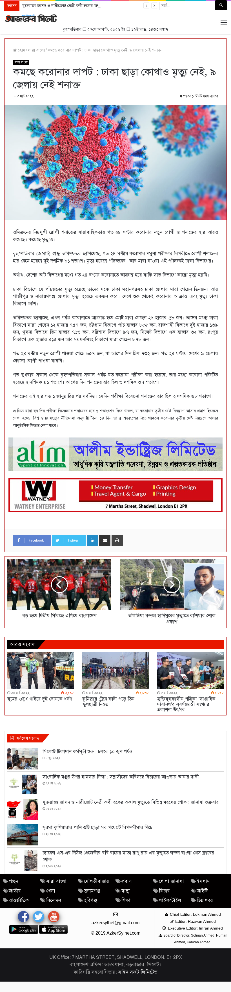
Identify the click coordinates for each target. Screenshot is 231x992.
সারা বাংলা (36, 50)
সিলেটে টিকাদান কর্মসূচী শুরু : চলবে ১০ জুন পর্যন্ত (87, 752)
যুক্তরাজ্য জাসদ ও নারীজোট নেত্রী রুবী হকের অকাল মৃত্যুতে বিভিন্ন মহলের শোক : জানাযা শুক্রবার (98, 5)
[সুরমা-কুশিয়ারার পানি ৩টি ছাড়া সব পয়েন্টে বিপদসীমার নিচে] (22, 834)
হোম (21, 50)
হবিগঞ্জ (90, 900)
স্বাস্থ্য (125, 891)
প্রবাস (126, 881)
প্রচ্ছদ (13, 881)
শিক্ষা (125, 900)
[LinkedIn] (92, 540)
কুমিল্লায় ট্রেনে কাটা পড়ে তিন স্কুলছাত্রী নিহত (108, 701)
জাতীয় (15, 891)
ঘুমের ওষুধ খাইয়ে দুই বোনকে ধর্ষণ (39, 699)
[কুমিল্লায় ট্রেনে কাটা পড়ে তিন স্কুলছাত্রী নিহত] (115, 670)
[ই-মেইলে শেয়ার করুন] (104, 540)
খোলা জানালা (171, 881)
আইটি (202, 891)
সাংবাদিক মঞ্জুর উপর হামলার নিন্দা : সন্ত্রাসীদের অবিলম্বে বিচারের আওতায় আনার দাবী (121, 777)
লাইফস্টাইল (170, 900)
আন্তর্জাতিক (19, 900)
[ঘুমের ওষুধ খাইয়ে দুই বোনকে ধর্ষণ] (40, 670)
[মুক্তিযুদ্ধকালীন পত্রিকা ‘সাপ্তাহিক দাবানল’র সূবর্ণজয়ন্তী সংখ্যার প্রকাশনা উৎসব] (190, 670)
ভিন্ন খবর (205, 900)
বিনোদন (53, 900)
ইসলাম (203, 881)
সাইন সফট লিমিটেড (137, 972)
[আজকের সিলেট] (31, 18)
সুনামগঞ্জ (92, 891)
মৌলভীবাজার (96, 881)
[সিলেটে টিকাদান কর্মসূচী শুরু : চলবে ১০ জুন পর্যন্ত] (22, 758)
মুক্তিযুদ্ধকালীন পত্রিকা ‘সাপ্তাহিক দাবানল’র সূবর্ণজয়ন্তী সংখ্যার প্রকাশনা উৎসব (186, 704)
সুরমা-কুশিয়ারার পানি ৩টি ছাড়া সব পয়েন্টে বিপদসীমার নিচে (97, 828)
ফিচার (164, 891)
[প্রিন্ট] (117, 540)
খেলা (50, 891)
